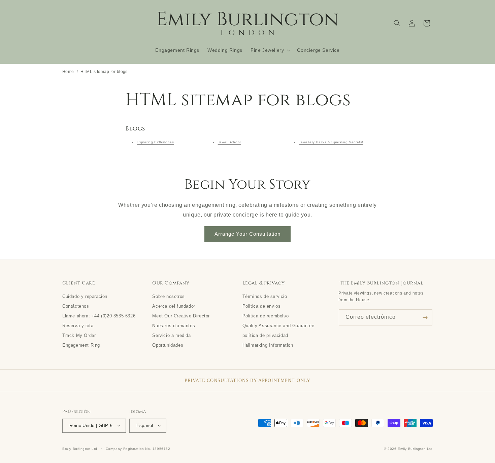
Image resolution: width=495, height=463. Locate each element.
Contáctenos (75, 306)
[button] (269, 50)
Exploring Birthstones (155, 142)
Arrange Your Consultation (247, 234)
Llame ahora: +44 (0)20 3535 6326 (98, 315)
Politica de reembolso (265, 315)
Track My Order (79, 335)
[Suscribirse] (425, 317)
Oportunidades (167, 345)
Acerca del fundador (173, 306)
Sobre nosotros (168, 296)
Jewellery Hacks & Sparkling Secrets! (331, 142)
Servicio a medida (171, 335)
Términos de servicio (264, 296)
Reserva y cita (77, 325)
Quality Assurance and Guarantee (278, 325)
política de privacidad (265, 335)
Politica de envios (261, 306)
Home (68, 71)
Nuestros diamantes (173, 325)
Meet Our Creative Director (181, 315)
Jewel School (229, 142)
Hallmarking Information (267, 345)
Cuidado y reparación (84, 296)
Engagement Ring (81, 345)
